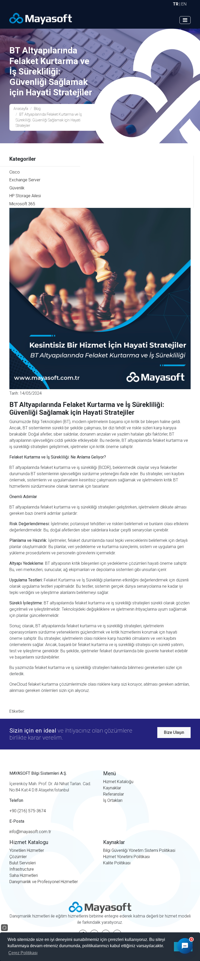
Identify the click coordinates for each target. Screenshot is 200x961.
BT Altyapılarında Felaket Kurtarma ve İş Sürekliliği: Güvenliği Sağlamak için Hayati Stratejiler (49, 120)
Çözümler (18, 856)
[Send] (184, 925)
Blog (37, 109)
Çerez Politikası (23, 953)
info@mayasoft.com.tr (30, 831)
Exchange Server (24, 179)
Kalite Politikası (116, 862)
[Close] (186, 818)
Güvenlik (16, 187)
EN (183, 4)
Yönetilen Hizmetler (26, 850)
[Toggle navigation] (185, 20)
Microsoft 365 (22, 203)
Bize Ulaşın (174, 732)
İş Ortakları (112, 800)
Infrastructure (21, 869)
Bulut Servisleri (22, 862)
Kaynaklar (112, 787)
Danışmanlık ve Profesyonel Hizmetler (43, 881)
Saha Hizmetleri (23, 875)
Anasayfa (21, 109)
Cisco (14, 172)
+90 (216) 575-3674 (27, 810)
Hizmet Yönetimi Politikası (126, 856)
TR (175, 4)
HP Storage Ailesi (25, 195)
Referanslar (113, 794)
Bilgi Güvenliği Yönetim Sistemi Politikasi (139, 850)
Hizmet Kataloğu (118, 781)
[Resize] (176, 819)
